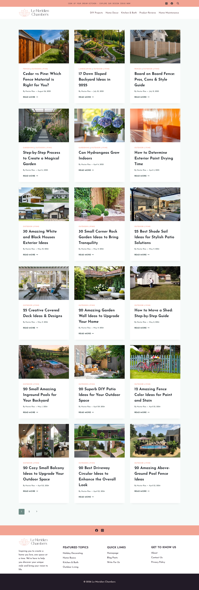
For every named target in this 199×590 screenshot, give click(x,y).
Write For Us (113, 562)
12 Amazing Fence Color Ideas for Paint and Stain (153, 395)
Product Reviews (147, 13)
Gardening (28, 148)
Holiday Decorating (73, 553)
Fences (26, 69)
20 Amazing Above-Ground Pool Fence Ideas (152, 473)
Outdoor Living (40, 69)
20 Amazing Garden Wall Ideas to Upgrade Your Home (99, 316)
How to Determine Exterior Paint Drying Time (153, 158)
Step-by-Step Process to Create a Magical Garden (41, 158)
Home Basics (69, 558)
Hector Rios (30, 91)
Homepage (112, 553)
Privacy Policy (158, 562)
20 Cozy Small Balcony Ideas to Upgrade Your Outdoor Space (43, 473)
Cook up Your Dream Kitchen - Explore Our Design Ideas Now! (99, 3)
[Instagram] (166, 3)
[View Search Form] (177, 3)
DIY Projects (96, 13)
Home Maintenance (169, 13)
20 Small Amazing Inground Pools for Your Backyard (39, 395)
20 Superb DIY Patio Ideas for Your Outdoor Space (99, 395)
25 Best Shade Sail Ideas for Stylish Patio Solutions (154, 237)
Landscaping (85, 69)
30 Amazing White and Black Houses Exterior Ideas (40, 237)
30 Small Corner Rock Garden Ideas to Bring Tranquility (98, 237)
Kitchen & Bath (129, 13)
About (154, 553)
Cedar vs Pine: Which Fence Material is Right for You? (42, 79)
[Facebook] (171, 3)
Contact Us (157, 557)
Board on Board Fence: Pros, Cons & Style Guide (154, 79)
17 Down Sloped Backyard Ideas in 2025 (94, 79)
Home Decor (112, 13)
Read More (30, 97)
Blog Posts (112, 558)
